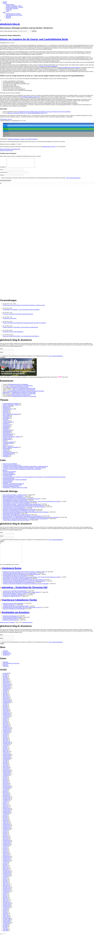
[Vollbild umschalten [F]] (3, 933)
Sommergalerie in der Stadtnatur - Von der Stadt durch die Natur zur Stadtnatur (21, 309)
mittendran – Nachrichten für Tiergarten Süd (24, 587)
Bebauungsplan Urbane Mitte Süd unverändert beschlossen (16, 514)
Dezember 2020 (6, 754)
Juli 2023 (5, 718)
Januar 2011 (6, 901)
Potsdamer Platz (6, 438)
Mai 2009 (5, 927)
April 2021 (5, 748)
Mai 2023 (5, 721)
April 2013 (5, 865)
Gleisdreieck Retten (11, 568)
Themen (5, 3)
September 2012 (7, 874)
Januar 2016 (6, 823)
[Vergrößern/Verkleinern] (5, 933)
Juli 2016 (5, 815)
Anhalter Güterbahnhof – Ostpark (14, 5)
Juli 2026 (5, 674)
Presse (4, 440)
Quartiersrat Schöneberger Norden (11, 486)
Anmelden (5, 650)
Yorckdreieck (6, 455)
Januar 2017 (6, 807)
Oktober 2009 (6, 921)
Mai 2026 (5, 677)
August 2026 (6, 673)
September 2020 (7, 758)
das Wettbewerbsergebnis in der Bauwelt (29, 96)
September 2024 (7, 702)
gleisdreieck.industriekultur (9, 474)
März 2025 (5, 695)
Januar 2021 (6, 752)
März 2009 (5, 930)
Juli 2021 (5, 746)
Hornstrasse (5, 423)
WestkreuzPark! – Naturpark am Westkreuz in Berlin (15, 487)
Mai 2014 (5, 849)
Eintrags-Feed (6, 652)
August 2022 (6, 733)
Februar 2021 (6, 751)
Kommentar (3, 167)
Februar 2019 (6, 783)
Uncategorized (6, 451)
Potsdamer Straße (7, 439)
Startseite (5, 1)
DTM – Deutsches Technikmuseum (11, 414)
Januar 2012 (6, 885)
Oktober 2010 (6, 905)
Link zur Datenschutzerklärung (55, 356)
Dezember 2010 (6, 902)
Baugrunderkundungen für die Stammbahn (18, 384)
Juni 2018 (5, 790)
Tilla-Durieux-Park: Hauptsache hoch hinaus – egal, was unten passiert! (19, 573)
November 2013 (7, 857)
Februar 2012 (6, 884)
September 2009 (7, 922)
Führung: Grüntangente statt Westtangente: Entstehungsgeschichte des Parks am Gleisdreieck (24, 322)
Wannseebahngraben (8, 453)
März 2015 (5, 836)
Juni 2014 (5, 848)
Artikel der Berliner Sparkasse (10, 618)
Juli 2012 (5, 877)
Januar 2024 (6, 711)
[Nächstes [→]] (2, 934)
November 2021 (7, 742)
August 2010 (6, 908)
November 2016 (7, 809)
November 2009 (7, 919)
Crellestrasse (6, 410)
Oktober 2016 (6, 811)
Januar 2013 (6, 869)
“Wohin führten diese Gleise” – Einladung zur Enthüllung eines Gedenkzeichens (21, 504)
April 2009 (5, 929)
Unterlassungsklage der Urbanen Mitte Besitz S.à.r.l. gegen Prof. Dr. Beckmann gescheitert (24, 506)
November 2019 (7, 771)
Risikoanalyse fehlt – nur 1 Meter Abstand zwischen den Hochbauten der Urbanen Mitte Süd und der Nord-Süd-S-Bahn (31, 517)
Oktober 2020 (6, 756)
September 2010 (7, 906)
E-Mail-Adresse (4, 172)
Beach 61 (5, 470)
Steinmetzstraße (6, 448)
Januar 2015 (6, 839)
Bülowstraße (6, 407)
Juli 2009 (5, 925)
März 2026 (5, 679)
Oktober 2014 (6, 843)
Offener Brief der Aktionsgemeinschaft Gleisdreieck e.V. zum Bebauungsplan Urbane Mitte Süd (25, 518)
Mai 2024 (5, 706)
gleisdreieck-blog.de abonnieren (13, 13)
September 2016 (7, 812)
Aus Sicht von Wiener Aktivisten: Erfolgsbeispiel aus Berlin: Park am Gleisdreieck (22, 469)
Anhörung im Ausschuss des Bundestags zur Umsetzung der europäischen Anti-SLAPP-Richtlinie (25, 512)
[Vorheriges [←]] (0, 934)
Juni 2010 (5, 910)
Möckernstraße (6, 432)
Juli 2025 (5, 690)
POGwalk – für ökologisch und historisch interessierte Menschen (18, 314)
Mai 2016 (5, 817)
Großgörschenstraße (7, 422)
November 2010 (7, 904)
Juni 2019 (5, 778)
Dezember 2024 (6, 699)
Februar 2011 (6, 900)
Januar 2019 (6, 784)
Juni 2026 (5, 675)
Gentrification (6, 420)
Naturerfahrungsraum (8, 434)
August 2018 (6, 788)
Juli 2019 (5, 776)
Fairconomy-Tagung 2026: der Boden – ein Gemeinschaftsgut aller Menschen (21, 336)
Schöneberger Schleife (8, 442)
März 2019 (5, 782)
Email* (1, 352)
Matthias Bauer (6, 392)
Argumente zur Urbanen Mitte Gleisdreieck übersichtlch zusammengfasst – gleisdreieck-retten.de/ (25, 466)
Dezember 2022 (6, 727)
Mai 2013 (5, 864)
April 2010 (5, 913)
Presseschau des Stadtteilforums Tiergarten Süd (14, 594)
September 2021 (7, 743)
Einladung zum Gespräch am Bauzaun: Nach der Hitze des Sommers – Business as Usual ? (24, 305)
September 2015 (7, 828)
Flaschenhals (6, 416)
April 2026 (5, 678)
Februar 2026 (6, 681)
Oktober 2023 (6, 714)
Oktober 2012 (6, 873)
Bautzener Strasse (10, 4)
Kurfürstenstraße (7, 431)
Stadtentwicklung (7, 446)
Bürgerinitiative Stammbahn (9, 471)
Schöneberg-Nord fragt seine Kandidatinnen (13, 603)
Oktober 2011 (6, 889)
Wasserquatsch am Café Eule (9, 318)
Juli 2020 (5, 760)
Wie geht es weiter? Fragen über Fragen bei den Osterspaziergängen (18, 582)
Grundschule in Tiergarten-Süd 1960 (11, 596)
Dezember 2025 (6, 683)
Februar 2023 (6, 725)
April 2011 (5, 897)
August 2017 (6, 800)
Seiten (4, 12)
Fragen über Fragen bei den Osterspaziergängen (14, 508)
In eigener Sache (7, 424)
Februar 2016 (6, 821)
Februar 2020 (6, 767)
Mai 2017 (5, 803)
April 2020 (5, 764)
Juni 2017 (5, 801)
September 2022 (7, 731)
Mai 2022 (5, 736)
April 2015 (5, 835)
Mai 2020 (5, 763)
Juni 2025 (5, 691)
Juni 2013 (5, 862)
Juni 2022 (5, 735)
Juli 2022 (5, 734)
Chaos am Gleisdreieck (8, 473)
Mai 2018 (5, 791)
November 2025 (7, 685)
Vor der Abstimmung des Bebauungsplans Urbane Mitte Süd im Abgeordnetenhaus (22, 516)
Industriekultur (6, 426)
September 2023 (7, 715)
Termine (5, 450)
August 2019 (6, 775)
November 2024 (7, 701)
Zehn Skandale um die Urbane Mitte (11, 513)
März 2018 (5, 792)
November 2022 (7, 729)
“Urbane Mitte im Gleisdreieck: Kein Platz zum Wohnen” (16, 520)
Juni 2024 (5, 705)
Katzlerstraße (6, 427)
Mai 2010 (5, 912)
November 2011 (6, 888)
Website (2, 175)
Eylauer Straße (6, 415)
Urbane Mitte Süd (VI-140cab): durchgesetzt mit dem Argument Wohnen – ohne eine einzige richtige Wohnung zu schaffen (31, 501)
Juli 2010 (5, 909)
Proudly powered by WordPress (7, 622)
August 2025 (6, 689)
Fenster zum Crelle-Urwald (6, 150)
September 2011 (6, 890)
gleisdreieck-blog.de (10, 24)
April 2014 (5, 851)
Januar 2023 (6, 726)
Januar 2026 (6, 682)
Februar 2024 (6, 710)
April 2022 (5, 738)
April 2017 (5, 804)
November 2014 (7, 841)
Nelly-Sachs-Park (7, 435)
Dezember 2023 (6, 713)
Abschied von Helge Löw (9, 604)
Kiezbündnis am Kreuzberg (15, 612)
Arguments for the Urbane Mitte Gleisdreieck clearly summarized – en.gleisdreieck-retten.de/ (24, 467)
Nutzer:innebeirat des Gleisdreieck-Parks (12, 485)
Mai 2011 (5, 896)
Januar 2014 (6, 855)
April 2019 (5, 780)
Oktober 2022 (6, 730)
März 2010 (5, 914)
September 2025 (7, 687)
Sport (4, 444)
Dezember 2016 (6, 808)
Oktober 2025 (6, 686)
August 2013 (6, 861)
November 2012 (7, 872)
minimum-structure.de (27, 622)
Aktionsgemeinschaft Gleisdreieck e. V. (12, 465)
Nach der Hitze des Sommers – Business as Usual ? (15, 494)
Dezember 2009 (6, 918)
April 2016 (5, 819)
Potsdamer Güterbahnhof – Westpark (14, 7)
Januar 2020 (6, 768)
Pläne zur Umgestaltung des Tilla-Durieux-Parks (21, 385)
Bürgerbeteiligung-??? (8, 408)
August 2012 (6, 876)
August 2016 (6, 813)
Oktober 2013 (6, 858)
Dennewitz (5, 411)
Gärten (7, 11)
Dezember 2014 (6, 840)
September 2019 (7, 774)
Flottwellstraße (6, 418)
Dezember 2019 (6, 770)
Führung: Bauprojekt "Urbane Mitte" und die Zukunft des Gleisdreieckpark (20, 327)
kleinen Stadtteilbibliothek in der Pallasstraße (69, 67)
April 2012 (5, 881)
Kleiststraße (5, 428)
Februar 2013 (6, 868)
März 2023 (5, 723)
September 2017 (7, 799)
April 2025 (5, 694)
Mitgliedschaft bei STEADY (49, 146)
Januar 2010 (6, 917)
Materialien (8, 16)
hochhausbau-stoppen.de (8, 478)
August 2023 (6, 717)
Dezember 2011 (6, 886)
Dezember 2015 (6, 824)
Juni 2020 (5, 762)
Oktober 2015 (6, 827)
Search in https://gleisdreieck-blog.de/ (8, 31)
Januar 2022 (6, 740)
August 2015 (6, 829)
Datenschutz (6, 666)
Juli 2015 (5, 831)
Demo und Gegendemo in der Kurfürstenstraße (14, 608)
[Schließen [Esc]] (0, 933)
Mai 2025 (5, 693)
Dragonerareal (6, 412)
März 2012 (5, 882)
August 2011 (6, 892)
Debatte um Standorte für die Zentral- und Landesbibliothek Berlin (34, 39)
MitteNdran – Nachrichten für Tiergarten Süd (13, 483)
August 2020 (6, 759)
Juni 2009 (5, 926)
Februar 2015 (6, 837)
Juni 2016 (5, 816)
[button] (5, 124)
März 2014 (5, 852)
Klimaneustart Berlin (8, 481)
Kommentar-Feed (7, 653)
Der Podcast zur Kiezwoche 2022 (11, 619)
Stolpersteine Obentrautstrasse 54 (10, 616)
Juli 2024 (5, 703)
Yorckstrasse (9, 9)
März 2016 (5, 820)
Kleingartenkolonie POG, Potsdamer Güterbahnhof (15, 479)
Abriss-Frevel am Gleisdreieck (10, 463)
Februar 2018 (6, 794)
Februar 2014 (6, 853)
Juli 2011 (5, 893)
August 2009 (6, 923)
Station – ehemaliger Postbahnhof (11, 447)
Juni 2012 (5, 878)
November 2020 (7, 755)
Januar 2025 (6, 698)
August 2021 (6, 744)
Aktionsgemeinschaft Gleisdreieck (11, 403)
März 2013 (5, 866)
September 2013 (7, 860)
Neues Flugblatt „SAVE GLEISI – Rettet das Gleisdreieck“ (16, 502)
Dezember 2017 (6, 796)
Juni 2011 (5, 894)
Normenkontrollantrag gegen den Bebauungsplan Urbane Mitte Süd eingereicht (25, 391)
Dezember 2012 (6, 870)
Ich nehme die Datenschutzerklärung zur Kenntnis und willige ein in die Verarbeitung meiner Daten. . (32, 356)
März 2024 (5, 709)
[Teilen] (2, 933)
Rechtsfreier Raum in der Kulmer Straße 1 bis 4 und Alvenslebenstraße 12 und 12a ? (22, 607)
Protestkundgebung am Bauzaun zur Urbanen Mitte (24, 392)
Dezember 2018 (6, 786)
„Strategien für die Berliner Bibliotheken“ (48, 66)
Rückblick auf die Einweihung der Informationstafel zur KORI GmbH (19, 509)
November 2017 (7, 797)
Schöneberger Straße (8, 443)
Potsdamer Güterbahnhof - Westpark (16, 139)
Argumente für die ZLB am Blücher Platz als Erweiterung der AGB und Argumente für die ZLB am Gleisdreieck (44, 111)
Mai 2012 (5, 880)
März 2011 (5, 898)
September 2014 (7, 844)
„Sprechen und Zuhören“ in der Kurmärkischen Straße (15, 606)
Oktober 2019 (6, 772)
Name (2, 169)
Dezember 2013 (6, 856)
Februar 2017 (6, 805)
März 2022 (5, 739)
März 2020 (5, 766)
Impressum (8, 17)
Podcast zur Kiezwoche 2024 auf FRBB (12, 617)
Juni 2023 (5, 719)
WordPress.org (6, 654)
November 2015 (7, 825)
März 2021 (5, 750)
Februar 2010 (6, 916)
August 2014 (6, 845)
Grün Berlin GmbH (7, 475)
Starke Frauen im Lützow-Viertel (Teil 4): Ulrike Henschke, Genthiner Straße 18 (21, 592)
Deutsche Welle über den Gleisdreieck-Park (10, 149)
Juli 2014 (5, 847)
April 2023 (5, 722)
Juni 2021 (5, 747)
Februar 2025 (6, 697)
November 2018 (7, 787)
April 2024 (5, 707)
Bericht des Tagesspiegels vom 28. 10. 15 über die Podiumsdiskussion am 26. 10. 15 (27, 113)
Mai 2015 (5, 833)
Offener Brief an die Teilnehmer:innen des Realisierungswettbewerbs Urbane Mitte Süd (23, 505)
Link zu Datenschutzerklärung (73, 177)
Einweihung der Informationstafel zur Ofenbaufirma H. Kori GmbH (18, 510)
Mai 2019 (5, 779)
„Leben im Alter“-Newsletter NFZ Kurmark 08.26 (14, 590)
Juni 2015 (5, 832)
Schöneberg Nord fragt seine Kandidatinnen (13, 331)
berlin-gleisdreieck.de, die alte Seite (14, 15)
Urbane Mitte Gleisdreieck (12, 8)
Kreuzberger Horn (7, 430)
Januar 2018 (6, 795)
